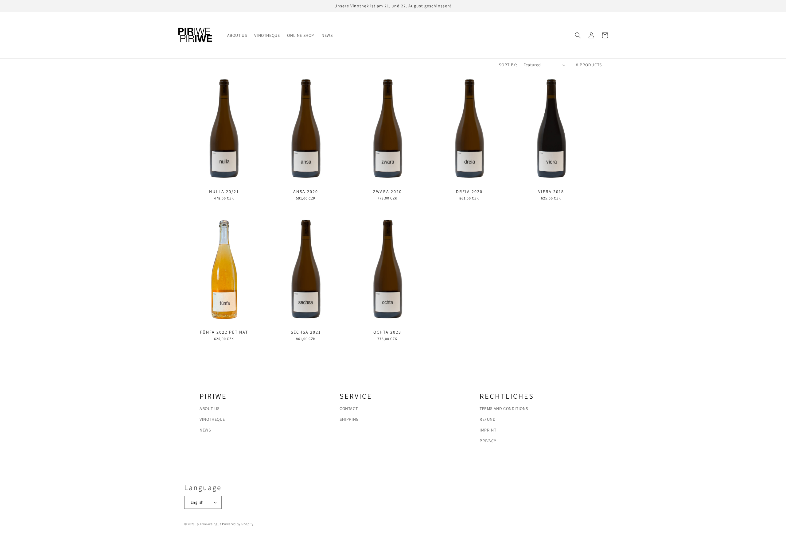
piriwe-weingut (209, 524)
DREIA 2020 (469, 191)
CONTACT (349, 408)
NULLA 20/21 (224, 191)
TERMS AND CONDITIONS (504, 408)
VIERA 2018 (551, 191)
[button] (578, 35)
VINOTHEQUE (212, 419)
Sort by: (508, 65)
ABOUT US (210, 408)
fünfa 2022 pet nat (224, 332)
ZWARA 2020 (387, 191)
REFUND (488, 419)
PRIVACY (488, 440)
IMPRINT (488, 430)
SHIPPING (349, 419)
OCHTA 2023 (387, 332)
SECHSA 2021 (306, 332)
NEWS (205, 430)
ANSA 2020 (305, 191)
